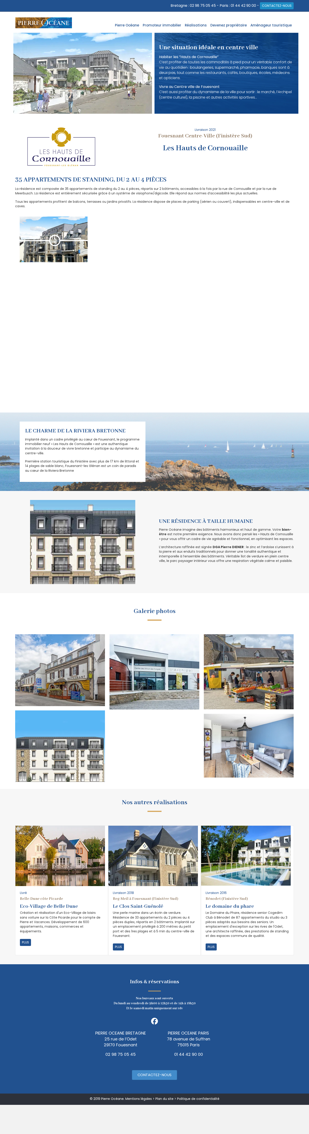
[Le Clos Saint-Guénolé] (153, 855)
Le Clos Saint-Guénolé (138, 906)
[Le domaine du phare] (246, 855)
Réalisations (196, 25)
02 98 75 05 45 (203, 5)
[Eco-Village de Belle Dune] (60, 855)
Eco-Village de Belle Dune (49, 906)
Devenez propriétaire (228, 25)
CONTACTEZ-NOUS (277, 5)
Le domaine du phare (230, 906)
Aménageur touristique (271, 25)
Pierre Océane (127, 25)
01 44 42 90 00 (243, 5)
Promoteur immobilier (162, 25)
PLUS (25, 942)
